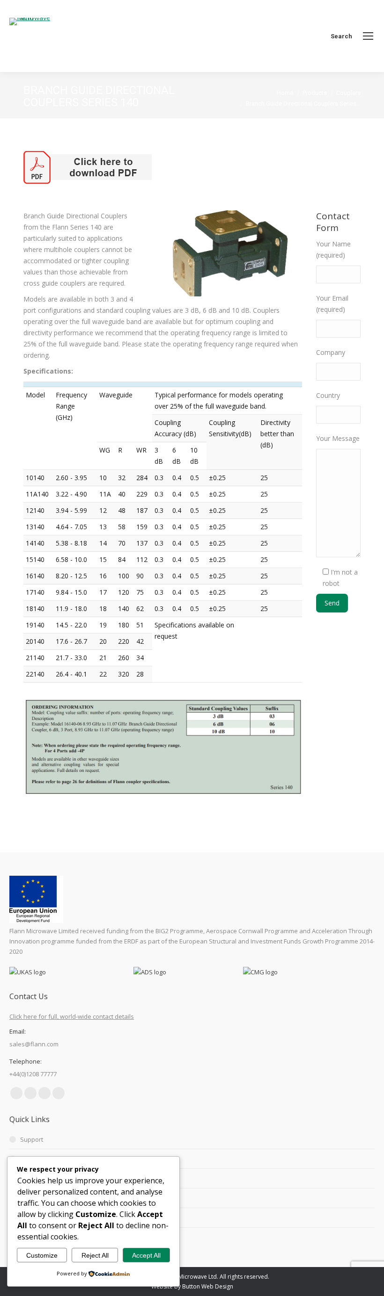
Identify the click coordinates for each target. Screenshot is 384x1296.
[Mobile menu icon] (368, 36)
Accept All (146, 1255)
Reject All (95, 1255)
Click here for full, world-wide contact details (71, 1016)
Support (31, 1139)
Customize (42, 1255)
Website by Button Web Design (192, 1286)
